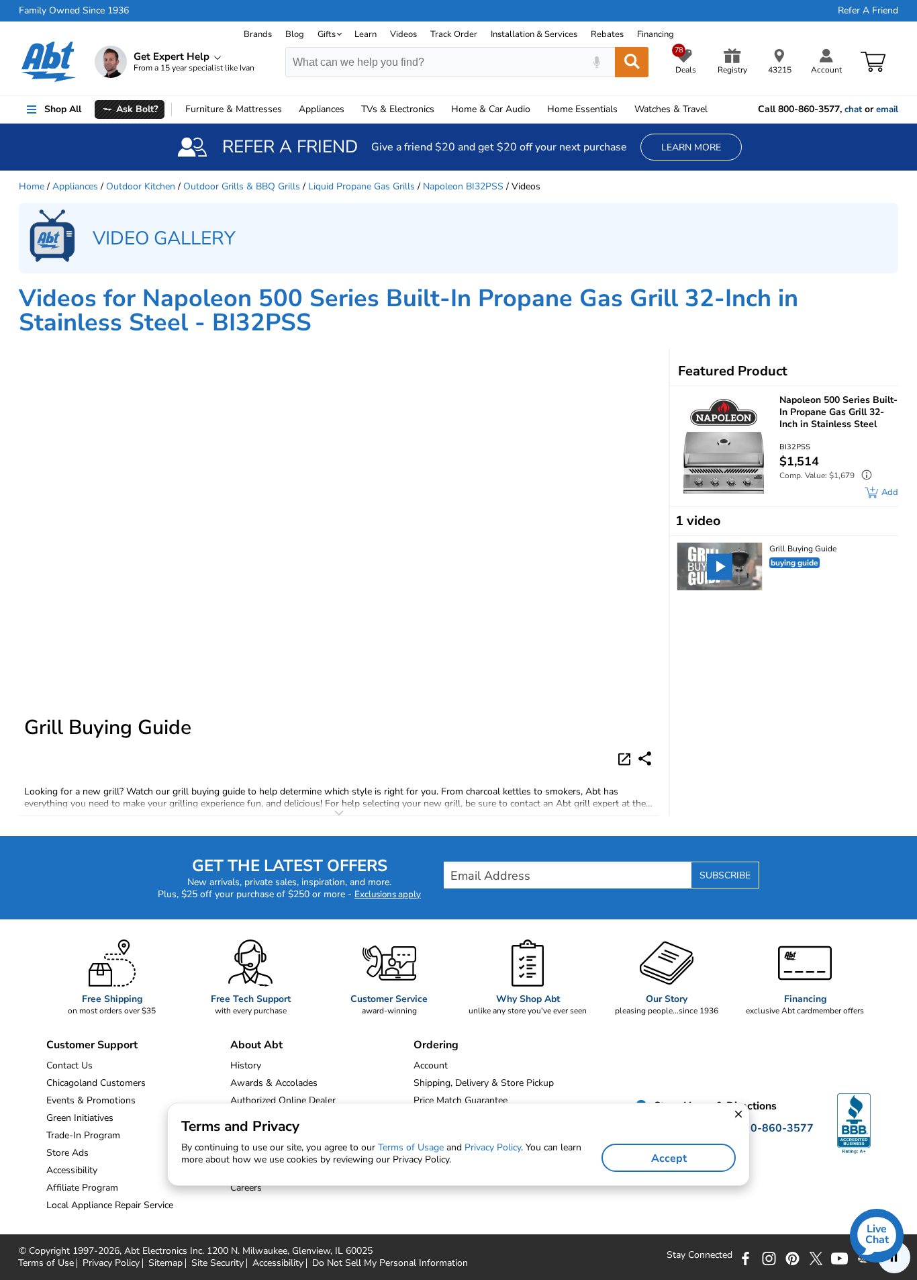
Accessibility (277, 1263)
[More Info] (863, 476)
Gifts (327, 34)
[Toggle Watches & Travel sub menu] (713, 109)
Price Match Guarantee (461, 1100)
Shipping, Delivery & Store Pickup (484, 1083)
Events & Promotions (91, 1100)
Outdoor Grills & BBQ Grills (241, 186)
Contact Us (69, 1065)
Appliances (321, 109)
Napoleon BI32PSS (463, 186)
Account (431, 1065)
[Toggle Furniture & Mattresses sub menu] (288, 109)
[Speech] (596, 62)
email (887, 109)
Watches (671, 109)
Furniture (233, 109)
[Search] (631, 62)
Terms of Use (46, 1263)
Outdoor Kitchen (140, 186)
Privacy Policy (111, 1263)
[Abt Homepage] (48, 62)
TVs (397, 109)
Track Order (453, 34)
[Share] (644, 758)
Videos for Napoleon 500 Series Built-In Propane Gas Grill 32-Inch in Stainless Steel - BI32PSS (408, 310)
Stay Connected (699, 1255)
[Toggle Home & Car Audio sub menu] (536, 109)
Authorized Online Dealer (283, 1100)
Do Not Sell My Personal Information (390, 1263)
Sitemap (165, 1263)
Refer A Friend (868, 11)
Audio (490, 109)
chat (853, 109)
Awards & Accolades (274, 1083)
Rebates (607, 34)
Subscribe (725, 875)
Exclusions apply (387, 894)
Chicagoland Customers (96, 1083)
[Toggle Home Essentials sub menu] (623, 109)
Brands (258, 34)
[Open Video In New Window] (626, 757)
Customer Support (92, 1045)
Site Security (217, 1263)
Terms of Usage (411, 1147)
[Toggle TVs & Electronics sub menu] (440, 109)
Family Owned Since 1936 (74, 11)
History (245, 1065)
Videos (403, 34)
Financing (655, 34)
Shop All (62, 109)
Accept (669, 1158)
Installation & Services (534, 34)
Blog (294, 34)
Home (582, 109)
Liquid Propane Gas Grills (361, 186)
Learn (365, 34)
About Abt (256, 1045)
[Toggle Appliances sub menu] (350, 109)
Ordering (436, 1045)
